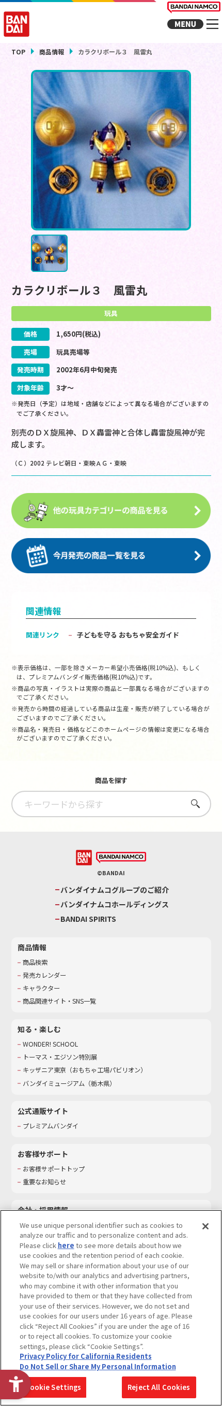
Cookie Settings (53, 1387)
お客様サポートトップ (54, 1169)
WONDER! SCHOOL (50, 1044)
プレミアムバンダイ (50, 1126)
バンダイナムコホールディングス (114, 904)
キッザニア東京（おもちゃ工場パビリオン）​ (85, 1070)
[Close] (205, 1226)
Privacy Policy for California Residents (86, 1356)
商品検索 (35, 962)
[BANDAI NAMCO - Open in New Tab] (121, 858)
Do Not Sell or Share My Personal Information (98, 1366)
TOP (18, 51)
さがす (192, 803)
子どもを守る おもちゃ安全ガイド (128, 635)
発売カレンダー (44, 975)
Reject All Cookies (159, 1387)
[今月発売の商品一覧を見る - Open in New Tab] (111, 556)
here (66, 1245)
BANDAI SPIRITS (88, 919)
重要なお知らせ (44, 1182)
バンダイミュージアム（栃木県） (69, 1083)
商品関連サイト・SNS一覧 (59, 1001)
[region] (111, 1308)
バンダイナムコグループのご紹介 (114, 890)
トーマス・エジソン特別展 (60, 1057)
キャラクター (41, 988)
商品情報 (51, 51)
